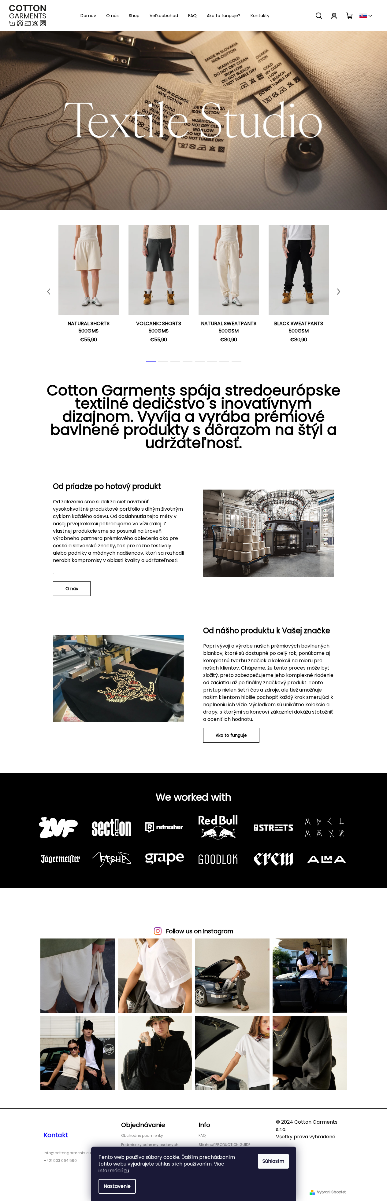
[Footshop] (114, 859)
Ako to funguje (231, 735)
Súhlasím (273, 1161)
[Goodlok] (220, 859)
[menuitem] (88, 16)
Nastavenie (117, 1186)
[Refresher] (167, 827)
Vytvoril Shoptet (331, 1192)
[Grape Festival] (167, 859)
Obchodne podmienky (142, 1135)
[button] (19, 120)
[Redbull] (220, 827)
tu (126, 1170)
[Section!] (114, 827)
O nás (71, 589)
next (339, 291)
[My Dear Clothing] (326, 827)
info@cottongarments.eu (67, 1152)
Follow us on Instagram (199, 931)
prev (49, 291)
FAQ (202, 1135)
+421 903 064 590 (60, 1160)
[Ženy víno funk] (60, 828)
